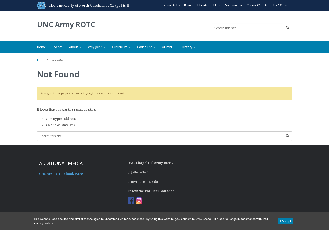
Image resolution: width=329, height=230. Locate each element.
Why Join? (95, 47)
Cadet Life (145, 47)
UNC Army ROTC (66, 24)
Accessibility (172, 5)
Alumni (167, 47)
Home (41, 47)
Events (188, 5)
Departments (234, 5)
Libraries (203, 5)
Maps (217, 5)
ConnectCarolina (258, 5)
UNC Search (281, 5)
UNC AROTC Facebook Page (61, 174)
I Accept (285, 221)
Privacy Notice (43, 223)
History (187, 47)
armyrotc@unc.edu (143, 182)
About (74, 47)
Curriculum (120, 47)
